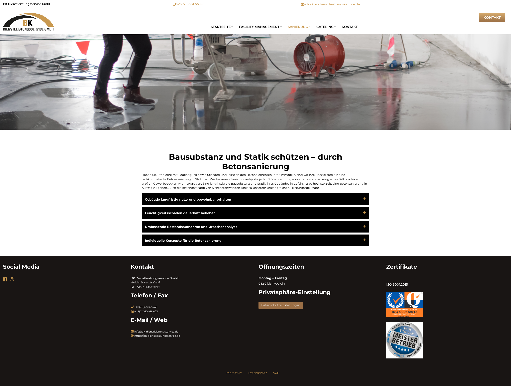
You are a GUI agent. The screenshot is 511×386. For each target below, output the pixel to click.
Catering (325, 27)
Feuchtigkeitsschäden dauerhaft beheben (180, 213)
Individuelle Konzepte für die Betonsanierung (183, 240)
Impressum (234, 373)
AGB (276, 373)
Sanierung (298, 27)
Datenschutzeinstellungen (280, 305)
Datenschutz (257, 373)
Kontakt (492, 17)
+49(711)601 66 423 (146, 311)
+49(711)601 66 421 (190, 4)
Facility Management (259, 27)
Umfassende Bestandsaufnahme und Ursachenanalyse (191, 227)
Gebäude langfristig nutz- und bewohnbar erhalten (188, 199)
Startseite (221, 27)
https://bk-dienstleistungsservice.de (157, 335)
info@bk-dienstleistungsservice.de (332, 4)
